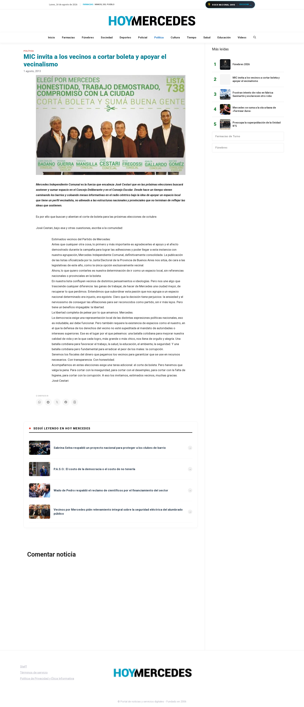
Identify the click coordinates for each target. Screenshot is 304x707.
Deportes (125, 37)
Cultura (175, 37)
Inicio (51, 37)
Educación (224, 37)
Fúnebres (88, 37)
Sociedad (107, 37)
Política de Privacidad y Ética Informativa (47, 678)
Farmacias (68, 37)
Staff (23, 666)
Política (159, 37)
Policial (142, 37)
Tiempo (191, 37)
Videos (242, 37)
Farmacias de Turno (227, 136)
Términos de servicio (34, 672)
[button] (254, 37)
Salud (206, 37)
